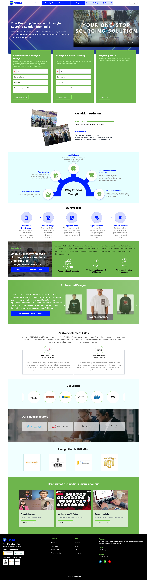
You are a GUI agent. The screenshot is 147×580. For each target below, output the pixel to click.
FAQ (76, 549)
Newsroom (78, 553)
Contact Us (108, 3)
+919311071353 (104, 557)
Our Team (77, 543)
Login (134, 3)
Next (126, 360)
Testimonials (54, 546)
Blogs (76, 546)
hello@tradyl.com (104, 550)
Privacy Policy (55, 549)
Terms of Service (56, 553)
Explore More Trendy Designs (30, 313)
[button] (15, 71)
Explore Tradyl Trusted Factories (30, 270)
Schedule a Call (91, 3)
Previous (20, 360)
